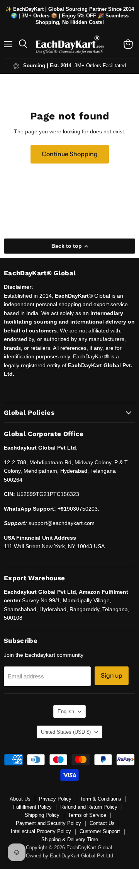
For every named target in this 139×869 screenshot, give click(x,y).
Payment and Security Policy (48, 823)
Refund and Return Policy (88, 807)
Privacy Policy (55, 799)
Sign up (111, 675)
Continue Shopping (70, 154)
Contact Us (102, 823)
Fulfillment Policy (32, 807)
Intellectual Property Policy (41, 831)
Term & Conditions (100, 799)
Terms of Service (87, 815)
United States (66, 732)
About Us (20, 799)
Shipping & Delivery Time (69, 839)
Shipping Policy (42, 815)
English (66, 711)
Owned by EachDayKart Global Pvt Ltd (69, 856)
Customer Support (100, 831)
